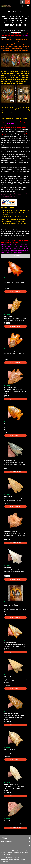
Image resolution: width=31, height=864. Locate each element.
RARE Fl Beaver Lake (9, 750)
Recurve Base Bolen (9, 280)
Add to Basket (16, 292)
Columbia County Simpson (11, 784)
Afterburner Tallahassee (10, 642)
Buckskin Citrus (8, 497)
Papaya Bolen (8, 424)
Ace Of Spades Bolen (10, 387)
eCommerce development (7, 860)
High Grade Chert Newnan (11, 713)
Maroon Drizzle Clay (9, 351)
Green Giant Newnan (9, 460)
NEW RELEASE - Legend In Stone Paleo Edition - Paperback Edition (14, 605)
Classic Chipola (8, 316)
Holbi (17, 860)
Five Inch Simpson (9, 821)
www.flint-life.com (6, 38)
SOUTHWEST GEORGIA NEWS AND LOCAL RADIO (13, 235)
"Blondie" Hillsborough (10, 677)
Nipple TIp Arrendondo (10, 531)
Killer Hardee (7, 568)
